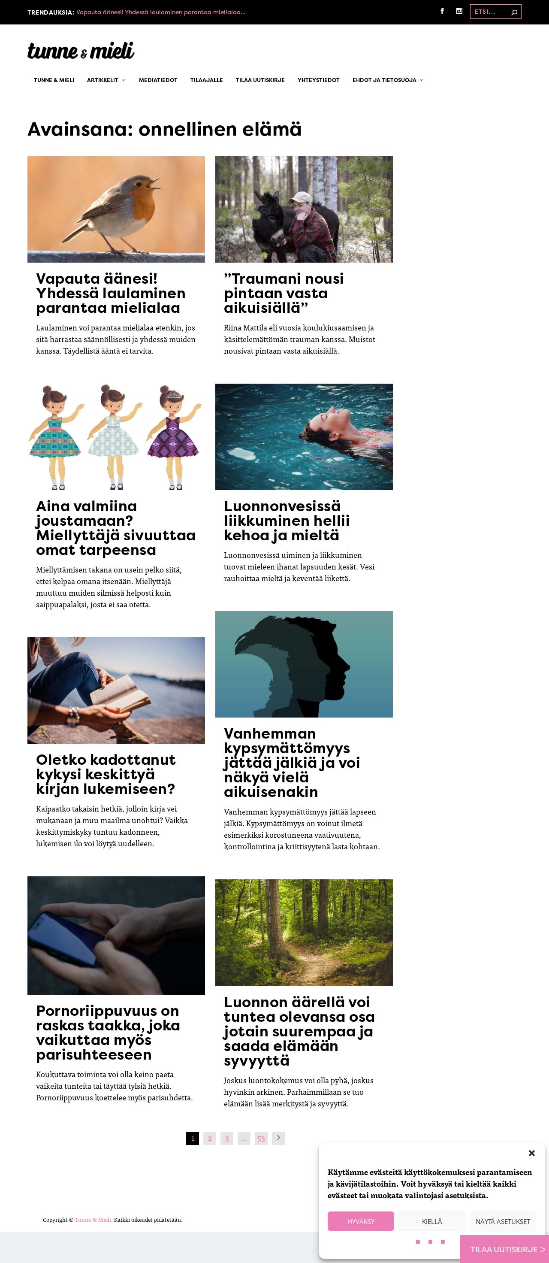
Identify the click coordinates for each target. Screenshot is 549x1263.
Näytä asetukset (503, 1221)
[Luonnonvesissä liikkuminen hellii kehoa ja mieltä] (304, 437)
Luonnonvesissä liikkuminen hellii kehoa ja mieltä (287, 520)
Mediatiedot (158, 81)
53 (261, 1137)
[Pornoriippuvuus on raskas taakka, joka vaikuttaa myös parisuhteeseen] (116, 935)
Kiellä (432, 1221)
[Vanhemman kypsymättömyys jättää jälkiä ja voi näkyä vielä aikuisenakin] (304, 664)
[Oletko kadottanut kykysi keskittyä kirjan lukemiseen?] (116, 690)
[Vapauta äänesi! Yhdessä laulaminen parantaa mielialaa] (116, 209)
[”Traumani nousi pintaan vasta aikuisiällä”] (304, 209)
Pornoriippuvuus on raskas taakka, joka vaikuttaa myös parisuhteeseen (108, 1032)
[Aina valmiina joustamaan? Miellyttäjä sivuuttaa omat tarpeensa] (116, 437)
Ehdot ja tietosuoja (384, 81)
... (244, 1137)
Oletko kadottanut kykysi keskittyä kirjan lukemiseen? (106, 774)
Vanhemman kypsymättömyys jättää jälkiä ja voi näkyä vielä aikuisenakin (292, 763)
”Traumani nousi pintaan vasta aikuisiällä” (284, 293)
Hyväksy (360, 1221)
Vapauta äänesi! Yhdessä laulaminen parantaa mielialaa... (161, 12)
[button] (532, 1153)
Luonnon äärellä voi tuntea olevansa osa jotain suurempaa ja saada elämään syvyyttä (299, 1031)
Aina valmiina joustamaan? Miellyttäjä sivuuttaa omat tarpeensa (116, 528)
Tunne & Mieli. (94, 1219)
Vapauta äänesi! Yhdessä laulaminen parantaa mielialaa (111, 293)
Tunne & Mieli (54, 81)
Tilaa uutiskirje (260, 81)
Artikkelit (102, 81)
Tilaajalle (206, 81)
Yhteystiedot (319, 81)
